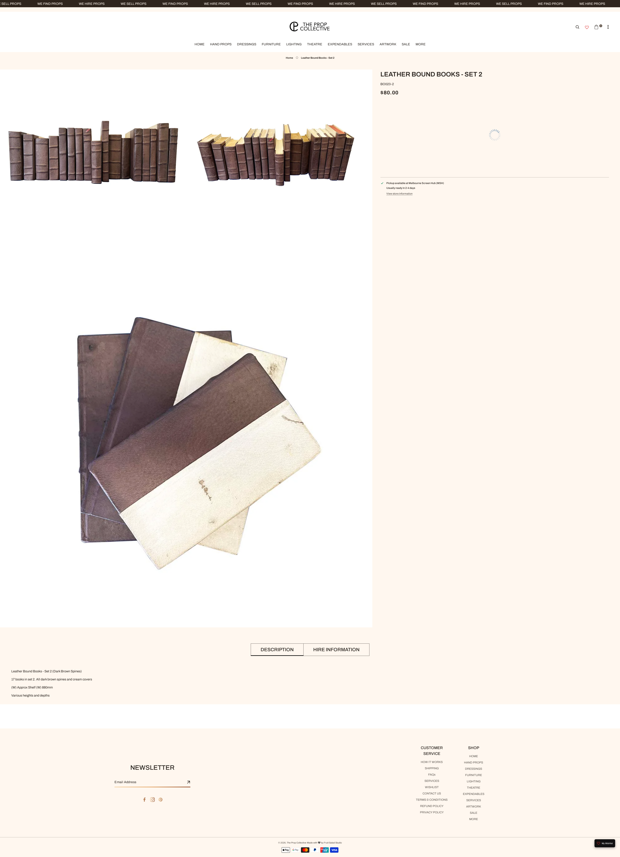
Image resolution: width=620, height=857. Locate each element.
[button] (598, 26)
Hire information (336, 649)
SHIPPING (432, 768)
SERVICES (431, 780)
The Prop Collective (296, 843)
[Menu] (608, 27)
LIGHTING (473, 781)
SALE (473, 812)
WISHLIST (432, 787)
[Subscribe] (188, 782)
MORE (473, 819)
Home (289, 57)
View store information (399, 193)
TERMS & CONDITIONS (432, 799)
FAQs (431, 774)
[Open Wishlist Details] (587, 27)
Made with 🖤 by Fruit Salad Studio (324, 843)
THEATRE (473, 787)
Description (277, 649)
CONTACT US (432, 793)
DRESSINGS (473, 768)
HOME (473, 756)
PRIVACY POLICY (432, 812)
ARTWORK (473, 806)
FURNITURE (473, 775)
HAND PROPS (473, 762)
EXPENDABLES (473, 794)
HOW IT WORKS (432, 762)
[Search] (577, 26)
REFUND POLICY (432, 806)
